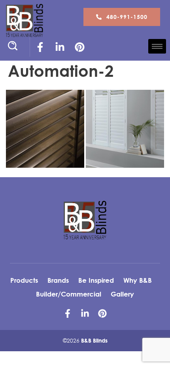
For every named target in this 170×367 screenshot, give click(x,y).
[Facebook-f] (40, 47)
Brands (58, 280)
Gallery (122, 294)
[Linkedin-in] (60, 47)
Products (24, 280)
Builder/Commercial (68, 294)
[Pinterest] (79, 47)
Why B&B (137, 280)
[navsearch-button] (16, 47)
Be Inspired (96, 280)
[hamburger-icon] (157, 46)
